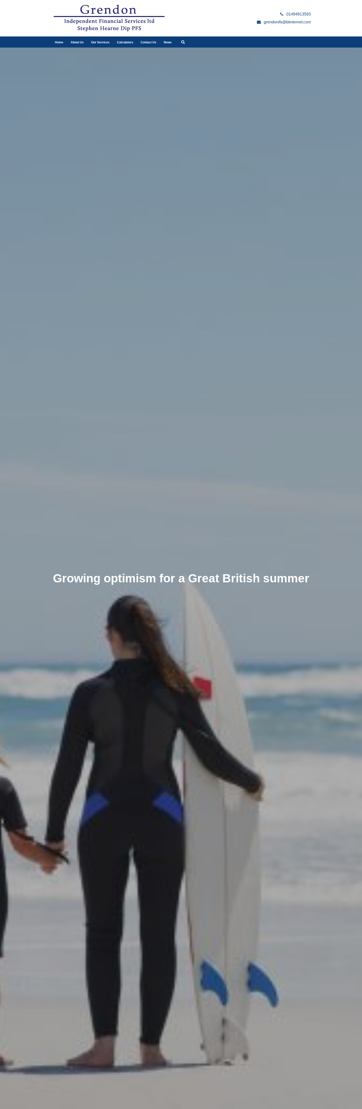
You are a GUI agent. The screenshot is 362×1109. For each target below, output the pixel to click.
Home (59, 42)
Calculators (125, 42)
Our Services (100, 42)
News (168, 42)
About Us (77, 42)
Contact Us (148, 42)
